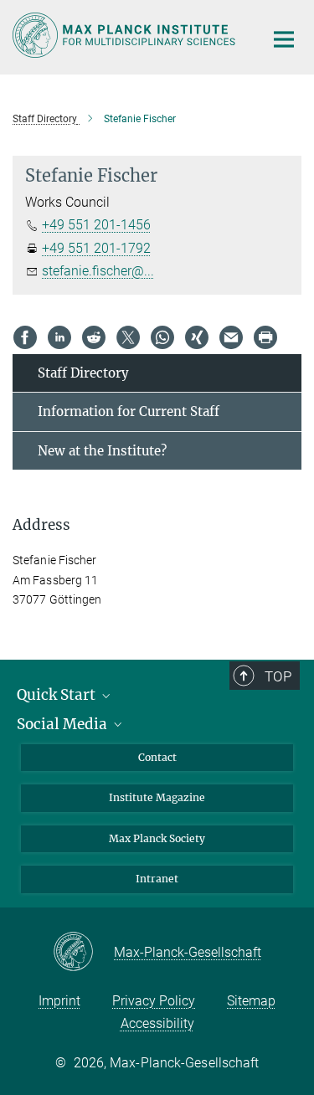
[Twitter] (128, 337)
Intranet (157, 878)
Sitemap (251, 1001)
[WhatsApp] (162, 337)
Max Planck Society (157, 838)
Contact (157, 757)
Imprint (59, 1001)
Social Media (64, 724)
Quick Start (58, 694)
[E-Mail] (231, 337)
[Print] (265, 337)
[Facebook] (25, 337)
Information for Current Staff (128, 411)
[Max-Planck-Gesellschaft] (83, 953)
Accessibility (157, 1023)
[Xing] (196, 337)
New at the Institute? (102, 451)
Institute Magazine (157, 797)
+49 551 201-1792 (96, 248)
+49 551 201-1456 (96, 225)
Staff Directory (83, 373)
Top (278, 676)
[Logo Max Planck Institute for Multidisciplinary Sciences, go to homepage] (126, 35)
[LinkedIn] (59, 337)
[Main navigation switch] (284, 39)
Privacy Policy (153, 1001)
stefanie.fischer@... (98, 271)
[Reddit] (93, 337)
